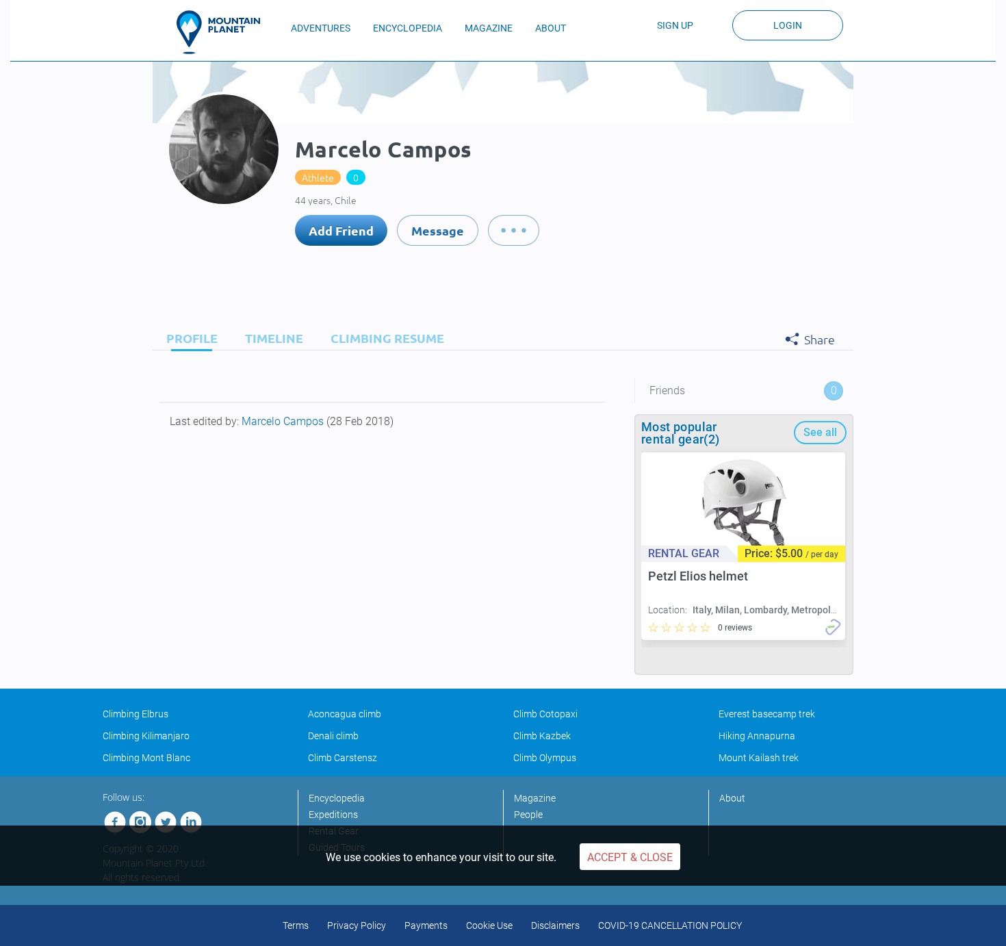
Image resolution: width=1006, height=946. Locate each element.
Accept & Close (630, 857)
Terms (296, 925)
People (528, 814)
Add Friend (341, 230)
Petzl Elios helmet (698, 576)
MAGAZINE (489, 28)
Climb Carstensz (342, 757)
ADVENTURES (320, 28)
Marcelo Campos (284, 421)
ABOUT (550, 28)
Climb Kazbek (542, 735)
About (732, 798)
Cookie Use (489, 925)
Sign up (675, 25)
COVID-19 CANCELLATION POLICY (670, 925)
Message (437, 230)
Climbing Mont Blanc (146, 757)
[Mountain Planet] (224, 32)
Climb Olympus (544, 757)
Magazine (535, 798)
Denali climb (333, 735)
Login (787, 25)
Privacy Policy (356, 925)
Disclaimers (555, 925)
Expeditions (333, 814)
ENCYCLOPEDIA (407, 28)
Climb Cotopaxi (545, 713)
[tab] (188, 338)
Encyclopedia (337, 798)
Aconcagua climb (344, 713)
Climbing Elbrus (135, 713)
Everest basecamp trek (767, 713)
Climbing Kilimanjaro (146, 735)
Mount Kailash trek (759, 757)
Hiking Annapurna (757, 735)
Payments (426, 925)
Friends (743, 390)
